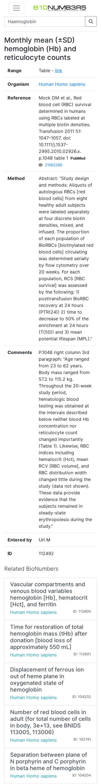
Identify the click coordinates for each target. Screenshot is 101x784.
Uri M (44, 540)
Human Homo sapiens (62, 84)
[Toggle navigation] (16, 8)
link (58, 70)
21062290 (53, 165)
